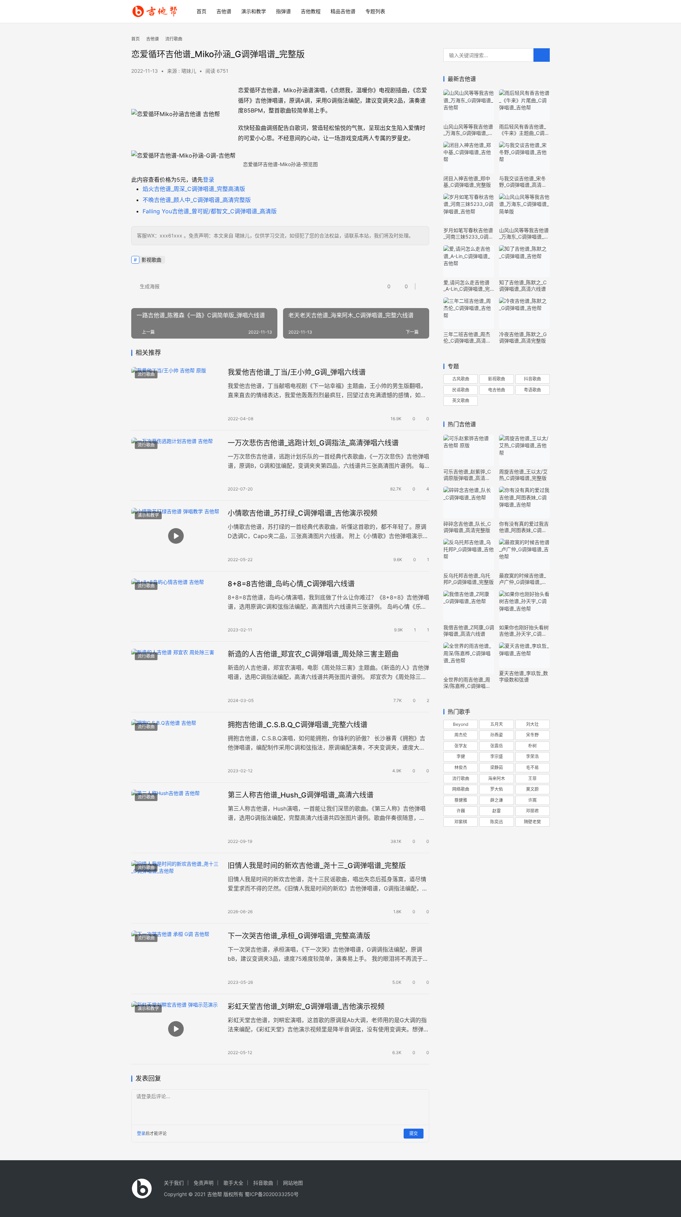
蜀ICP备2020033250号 (272, 1194)
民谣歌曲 (460, 390)
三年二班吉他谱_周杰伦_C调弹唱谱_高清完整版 (467, 337)
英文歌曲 (460, 400)
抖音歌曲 (532, 379)
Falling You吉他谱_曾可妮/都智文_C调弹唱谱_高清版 (210, 211)
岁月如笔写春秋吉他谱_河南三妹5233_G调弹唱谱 (468, 233)
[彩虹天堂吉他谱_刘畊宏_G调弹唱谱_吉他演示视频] (176, 1029)
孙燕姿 (496, 735)
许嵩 (532, 800)
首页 (201, 11)
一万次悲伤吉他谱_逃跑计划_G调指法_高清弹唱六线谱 (313, 443)
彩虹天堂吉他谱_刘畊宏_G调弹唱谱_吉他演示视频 (306, 1006)
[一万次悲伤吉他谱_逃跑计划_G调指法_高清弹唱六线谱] (176, 466)
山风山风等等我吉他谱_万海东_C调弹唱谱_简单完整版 (524, 233)
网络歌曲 (460, 789)
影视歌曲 (151, 260)
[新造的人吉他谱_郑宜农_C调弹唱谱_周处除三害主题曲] (176, 677)
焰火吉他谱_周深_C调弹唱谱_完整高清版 (194, 188)
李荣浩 (532, 756)
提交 (413, 1133)
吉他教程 (311, 11)
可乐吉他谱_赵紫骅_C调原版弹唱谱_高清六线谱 (467, 474)
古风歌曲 (460, 379)
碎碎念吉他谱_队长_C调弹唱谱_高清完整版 (467, 527)
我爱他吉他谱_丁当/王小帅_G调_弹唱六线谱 (297, 372)
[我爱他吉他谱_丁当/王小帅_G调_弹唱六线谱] (176, 395)
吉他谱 (223, 11)
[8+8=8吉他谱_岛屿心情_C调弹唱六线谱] (176, 607)
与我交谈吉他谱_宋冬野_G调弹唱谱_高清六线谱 (523, 181)
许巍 (460, 810)
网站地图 (293, 1183)
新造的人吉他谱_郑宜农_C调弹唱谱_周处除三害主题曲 (313, 654)
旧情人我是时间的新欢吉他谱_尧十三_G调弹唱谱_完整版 (317, 865)
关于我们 (174, 1183)
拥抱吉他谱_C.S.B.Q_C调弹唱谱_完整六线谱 (297, 724)
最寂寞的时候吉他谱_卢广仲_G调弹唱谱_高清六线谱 (523, 578)
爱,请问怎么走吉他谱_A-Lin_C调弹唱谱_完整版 (466, 285)
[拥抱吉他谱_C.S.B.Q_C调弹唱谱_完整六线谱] (176, 747)
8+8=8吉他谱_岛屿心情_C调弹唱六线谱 (291, 584)
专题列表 (375, 11)
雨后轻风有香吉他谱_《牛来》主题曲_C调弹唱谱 (524, 130)
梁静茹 (496, 767)
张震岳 (496, 746)
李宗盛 (496, 756)
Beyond (460, 724)
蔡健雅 (460, 800)
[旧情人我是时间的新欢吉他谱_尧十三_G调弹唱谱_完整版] (176, 888)
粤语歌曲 (532, 390)
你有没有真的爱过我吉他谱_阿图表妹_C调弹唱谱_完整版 (524, 527)
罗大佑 (496, 789)
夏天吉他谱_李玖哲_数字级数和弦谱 (523, 676)
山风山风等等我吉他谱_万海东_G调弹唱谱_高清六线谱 (468, 130)
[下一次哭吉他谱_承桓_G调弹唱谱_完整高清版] (176, 959)
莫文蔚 (532, 789)
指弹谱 (283, 11)
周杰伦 (460, 735)
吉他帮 (214, 1194)
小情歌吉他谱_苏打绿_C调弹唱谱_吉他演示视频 (302, 513)
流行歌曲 (146, 374)
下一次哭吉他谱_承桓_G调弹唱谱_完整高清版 (299, 936)
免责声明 (204, 1183)
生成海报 (149, 286)
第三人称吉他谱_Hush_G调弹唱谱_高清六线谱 (300, 795)
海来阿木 (496, 778)
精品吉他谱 (343, 11)
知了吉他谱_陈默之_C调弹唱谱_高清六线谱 (523, 285)
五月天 (496, 724)
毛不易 (532, 767)
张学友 (460, 746)
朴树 (532, 746)
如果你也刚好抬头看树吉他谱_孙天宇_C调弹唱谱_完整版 (524, 630)
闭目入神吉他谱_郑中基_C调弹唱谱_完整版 (467, 181)
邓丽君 (532, 810)
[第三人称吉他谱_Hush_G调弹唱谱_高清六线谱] (176, 818)
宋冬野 (532, 735)
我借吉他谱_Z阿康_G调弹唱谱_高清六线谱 (468, 630)
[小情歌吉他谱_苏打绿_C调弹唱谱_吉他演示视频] (176, 536)
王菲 (532, 778)
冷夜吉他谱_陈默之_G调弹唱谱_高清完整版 (523, 337)
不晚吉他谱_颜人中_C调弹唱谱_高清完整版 (197, 199)
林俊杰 (460, 767)
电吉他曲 (496, 390)
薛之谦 (496, 800)
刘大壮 (532, 724)
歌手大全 (233, 1183)
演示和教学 (253, 11)
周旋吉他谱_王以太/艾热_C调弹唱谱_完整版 (523, 474)
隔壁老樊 (532, 821)
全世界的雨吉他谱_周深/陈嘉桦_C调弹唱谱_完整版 (468, 682)
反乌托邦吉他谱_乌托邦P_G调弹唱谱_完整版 (468, 578)
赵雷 (496, 810)
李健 (460, 756)
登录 (208, 179)
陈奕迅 (496, 821)
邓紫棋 (460, 821)
